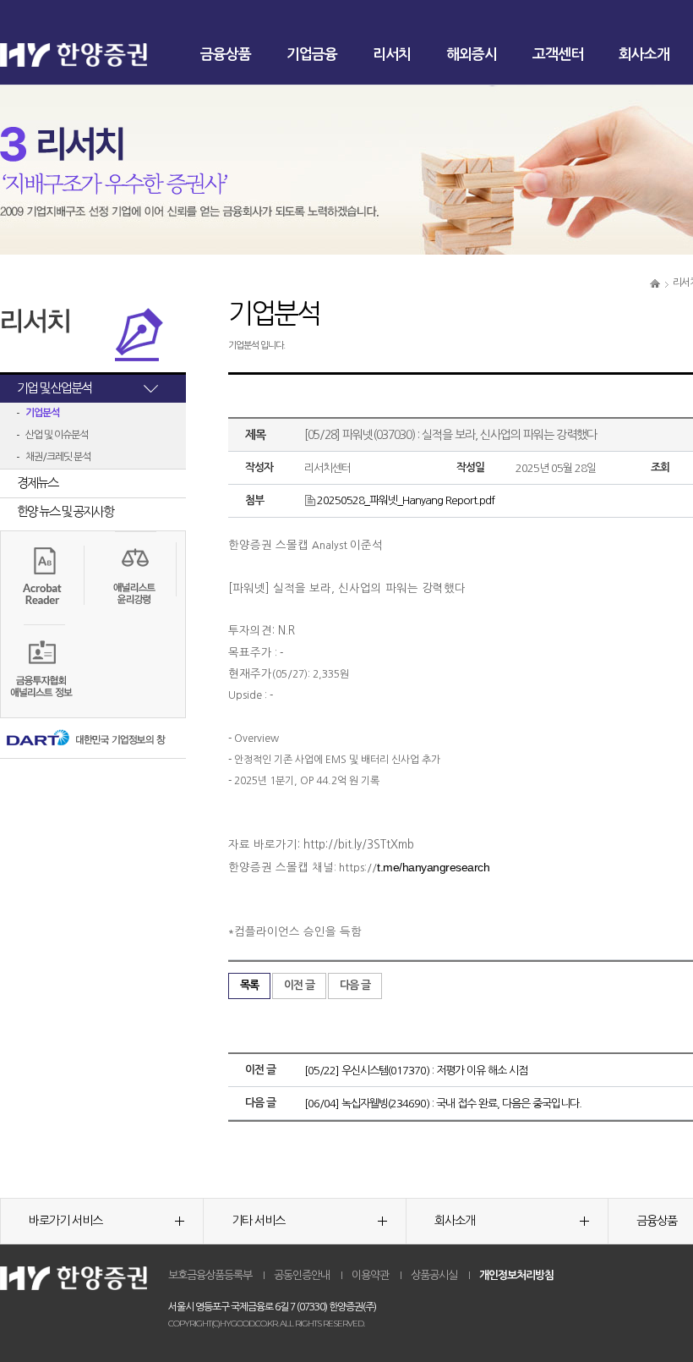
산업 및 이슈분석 (56, 435)
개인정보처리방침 (516, 1275)
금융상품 (225, 54)
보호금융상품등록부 (210, 1275)
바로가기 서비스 (65, 1221)
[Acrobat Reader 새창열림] (43, 573)
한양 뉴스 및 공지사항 (65, 511)
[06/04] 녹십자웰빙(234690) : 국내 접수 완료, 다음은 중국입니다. (442, 1103)
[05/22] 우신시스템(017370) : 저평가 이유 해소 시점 (415, 1070)
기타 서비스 (258, 1221)
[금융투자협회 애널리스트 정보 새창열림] (43, 670)
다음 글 (355, 985)
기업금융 (311, 54)
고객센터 (557, 54)
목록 (249, 985)
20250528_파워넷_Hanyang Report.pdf (405, 500)
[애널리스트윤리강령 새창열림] (135, 577)
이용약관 (370, 1275)
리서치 (392, 54)
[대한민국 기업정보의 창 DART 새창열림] (84, 739)
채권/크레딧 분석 (57, 457)
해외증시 (471, 54)
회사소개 (644, 54)
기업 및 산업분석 (54, 388)
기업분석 (42, 413)
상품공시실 (434, 1275)
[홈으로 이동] (655, 282)
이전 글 (299, 985)
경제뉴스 (37, 482)
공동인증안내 (302, 1275)
